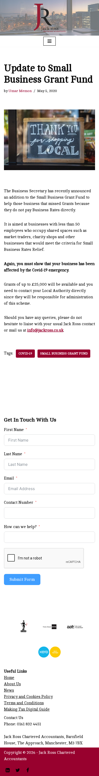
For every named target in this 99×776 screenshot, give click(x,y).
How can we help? (20, 527)
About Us (12, 684)
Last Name (13, 454)
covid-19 (25, 353)
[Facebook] (27, 770)
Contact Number (18, 502)
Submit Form (22, 579)
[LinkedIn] (7, 770)
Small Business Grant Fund (64, 353)
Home (9, 678)
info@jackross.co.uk (45, 330)
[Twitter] (17, 770)
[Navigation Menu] (49, 41)
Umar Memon (20, 91)
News (9, 690)
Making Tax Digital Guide (27, 709)
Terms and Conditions (24, 703)
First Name (14, 430)
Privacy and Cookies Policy (28, 696)
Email (9, 478)
